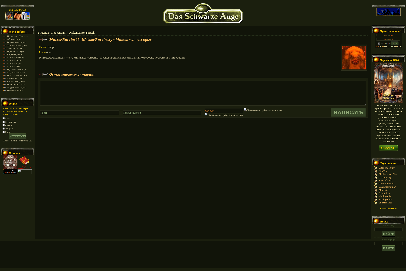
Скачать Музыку (15, 57)
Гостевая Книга (15, 90)
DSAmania (10, 162)
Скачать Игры (14, 63)
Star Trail (383, 170)
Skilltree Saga (385, 202)
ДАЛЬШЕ (388, 146)
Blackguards (385, 196)
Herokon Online (387, 183)
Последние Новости (17, 36)
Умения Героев (14, 48)
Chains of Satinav (387, 186)
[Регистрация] (18, 18)
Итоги (6, 140)
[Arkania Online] (10, 173)
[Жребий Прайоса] (388, 102)
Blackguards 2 (386, 199)
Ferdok (90, 32)
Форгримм (10, 121)
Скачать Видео (14, 60)
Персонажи (58, 32)
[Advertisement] (203, 258)
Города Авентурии (16, 42)
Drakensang (76, 32)
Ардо (7, 118)
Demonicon (384, 193)
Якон (7, 131)
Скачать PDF (13, 66)
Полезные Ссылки (16, 84)
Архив (14, 140)
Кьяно (8, 125)
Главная (43, 32)
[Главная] (9, 18)
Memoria (383, 189)
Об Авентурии (14, 39)
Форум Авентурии (16, 87)
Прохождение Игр (16, 69)
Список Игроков (15, 78)
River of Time (385, 180)
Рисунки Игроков (16, 81)
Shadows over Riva (388, 174)
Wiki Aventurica (25, 162)
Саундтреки (388, 163)
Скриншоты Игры (16, 72)
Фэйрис (9, 128)
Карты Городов (14, 54)
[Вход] (26, 18)
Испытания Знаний (17, 75)
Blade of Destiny (387, 167)
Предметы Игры (15, 51)
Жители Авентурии (17, 45)
